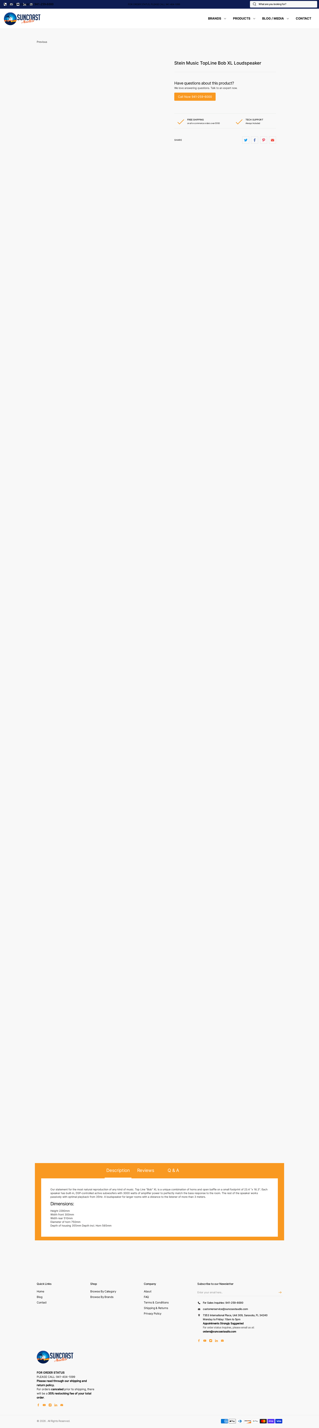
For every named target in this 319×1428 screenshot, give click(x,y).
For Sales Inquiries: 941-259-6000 (31, 4)
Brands (214, 18)
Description (118, 1170)
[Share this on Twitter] (245, 140)
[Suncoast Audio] (22, 19)
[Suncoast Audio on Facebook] (198, 1341)
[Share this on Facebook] (254, 140)
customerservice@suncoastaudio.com (225, 1308)
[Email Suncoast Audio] (222, 1341)
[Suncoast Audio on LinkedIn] (216, 1341)
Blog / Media (273, 18)
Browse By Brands (101, 1297)
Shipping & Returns (156, 1308)
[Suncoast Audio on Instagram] (210, 1341)
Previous (42, 41)
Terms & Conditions (156, 1302)
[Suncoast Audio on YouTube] (204, 1341)
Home (40, 1291)
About (147, 1291)
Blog (39, 1297)
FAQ (146, 1297)
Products (241, 18)
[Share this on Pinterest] (263, 140)
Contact (303, 18)
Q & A (173, 1170)
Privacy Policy (152, 1313)
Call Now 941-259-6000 (195, 97)
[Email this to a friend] (272, 140)
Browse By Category (103, 1291)
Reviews (145, 1170)
